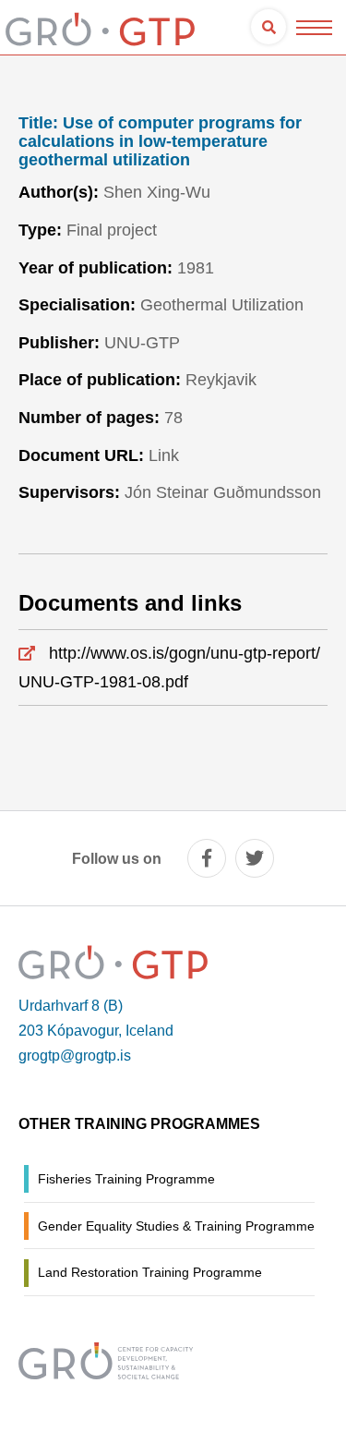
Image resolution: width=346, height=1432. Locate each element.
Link (164, 455)
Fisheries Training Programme (126, 1178)
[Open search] (268, 26)
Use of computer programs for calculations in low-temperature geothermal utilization (160, 142)
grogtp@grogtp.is (74, 1055)
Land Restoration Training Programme (150, 1272)
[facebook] (206, 858)
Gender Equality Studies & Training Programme (176, 1226)
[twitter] (254, 858)
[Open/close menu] (314, 27)
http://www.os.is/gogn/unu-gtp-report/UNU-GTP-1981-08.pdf (169, 667)
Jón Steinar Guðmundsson (223, 492)
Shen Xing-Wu (156, 192)
